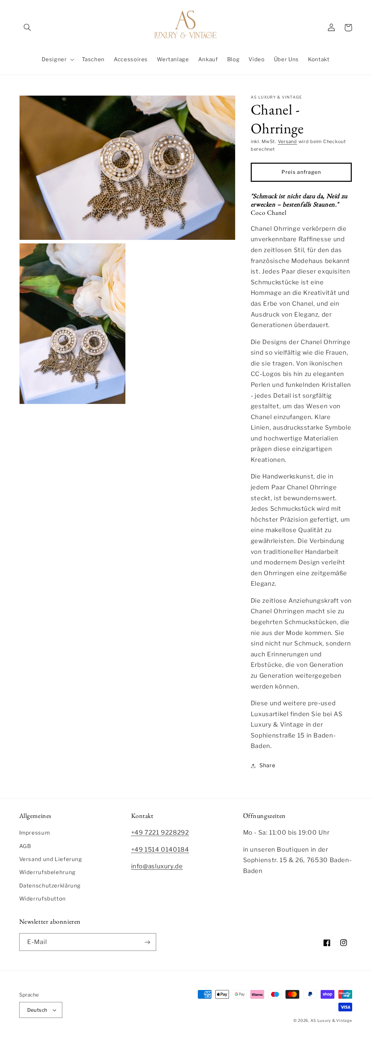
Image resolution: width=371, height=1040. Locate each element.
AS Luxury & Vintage (331, 1020)
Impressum (34, 833)
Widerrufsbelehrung (47, 872)
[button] (27, 27)
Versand (287, 141)
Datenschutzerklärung (50, 885)
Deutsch (37, 1010)
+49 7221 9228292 (160, 832)
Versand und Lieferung (50, 859)
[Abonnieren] (147, 942)
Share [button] (267, 765)
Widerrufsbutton (42, 898)
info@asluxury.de (157, 866)
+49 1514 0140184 (160, 849)
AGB (25, 846)
